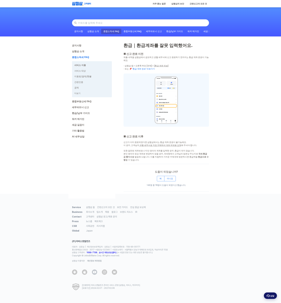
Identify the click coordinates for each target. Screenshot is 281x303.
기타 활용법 (78, 130)
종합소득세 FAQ (111, 31)
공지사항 (78, 31)
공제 (76, 87)
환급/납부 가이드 (174, 31)
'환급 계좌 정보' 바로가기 (143, 69)
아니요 (170, 178)
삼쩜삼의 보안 (177, 3)
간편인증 (78, 82)
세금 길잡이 (78, 124)
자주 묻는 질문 (159, 3)
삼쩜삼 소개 (93, 31)
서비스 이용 (80, 65)
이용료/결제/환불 (82, 76)
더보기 (77, 93)
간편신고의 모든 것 (198, 3)
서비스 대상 (80, 71)
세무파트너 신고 (154, 31)
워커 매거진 (193, 31)
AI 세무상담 (78, 136)
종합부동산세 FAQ (133, 31)
